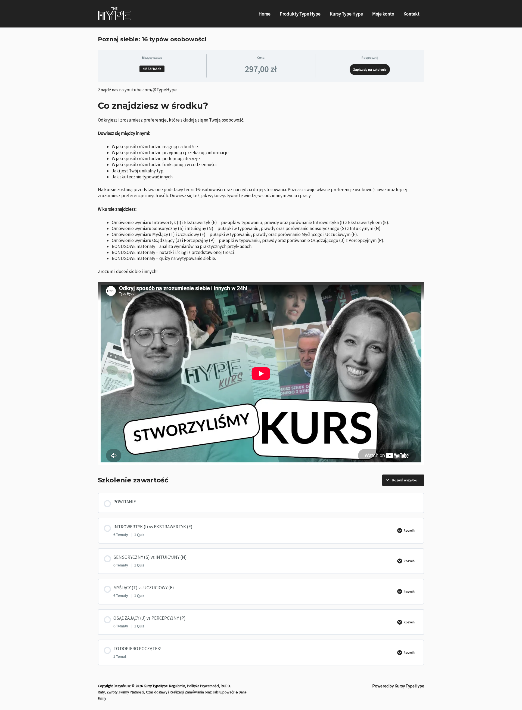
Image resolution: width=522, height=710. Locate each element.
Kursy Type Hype (346, 14)
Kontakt (411, 14)
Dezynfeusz (122, 686)
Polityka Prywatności (203, 686)
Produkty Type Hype (300, 14)
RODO (225, 686)
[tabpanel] (261, 276)
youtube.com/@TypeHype (151, 90)
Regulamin (177, 686)
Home (265, 14)
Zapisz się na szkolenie (369, 69)
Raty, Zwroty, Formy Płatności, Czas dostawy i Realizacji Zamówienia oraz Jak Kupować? (166, 692)
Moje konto (383, 14)
